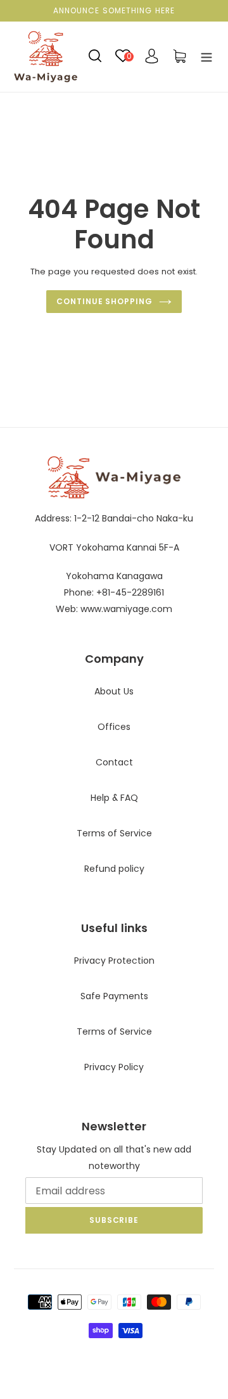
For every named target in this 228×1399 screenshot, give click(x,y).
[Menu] (206, 56)
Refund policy (114, 868)
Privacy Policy (114, 1067)
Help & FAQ (114, 797)
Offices (114, 726)
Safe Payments (114, 996)
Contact (114, 762)
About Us (114, 691)
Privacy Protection (114, 960)
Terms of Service (114, 833)
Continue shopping (104, 301)
